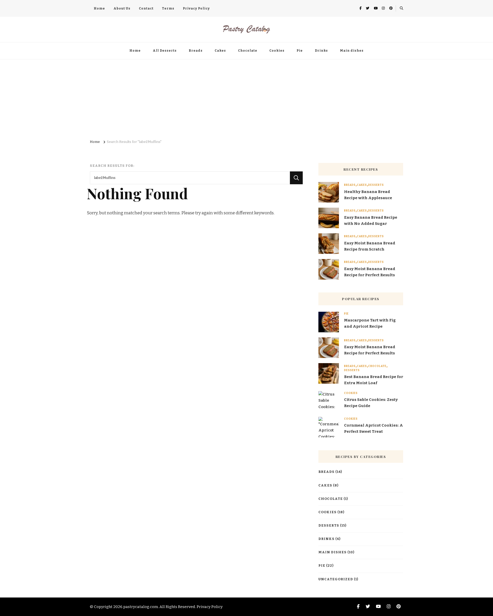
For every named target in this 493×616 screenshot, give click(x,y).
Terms (168, 8)
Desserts (376, 185)
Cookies (277, 50)
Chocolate (247, 50)
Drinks (321, 50)
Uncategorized (335, 579)
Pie (300, 50)
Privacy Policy (196, 8)
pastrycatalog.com (140, 606)
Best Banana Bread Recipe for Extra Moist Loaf (373, 379)
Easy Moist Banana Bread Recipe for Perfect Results (369, 271)
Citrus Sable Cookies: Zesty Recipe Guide (371, 402)
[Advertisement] (246, 98)
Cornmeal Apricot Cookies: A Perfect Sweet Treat (373, 428)
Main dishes (352, 50)
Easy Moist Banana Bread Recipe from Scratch (369, 246)
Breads (196, 50)
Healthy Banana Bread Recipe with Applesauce (368, 194)
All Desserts (165, 50)
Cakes (220, 50)
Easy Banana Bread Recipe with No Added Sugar (370, 220)
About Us (121, 8)
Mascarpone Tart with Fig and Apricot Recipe (370, 323)
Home (99, 8)
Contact (146, 8)
